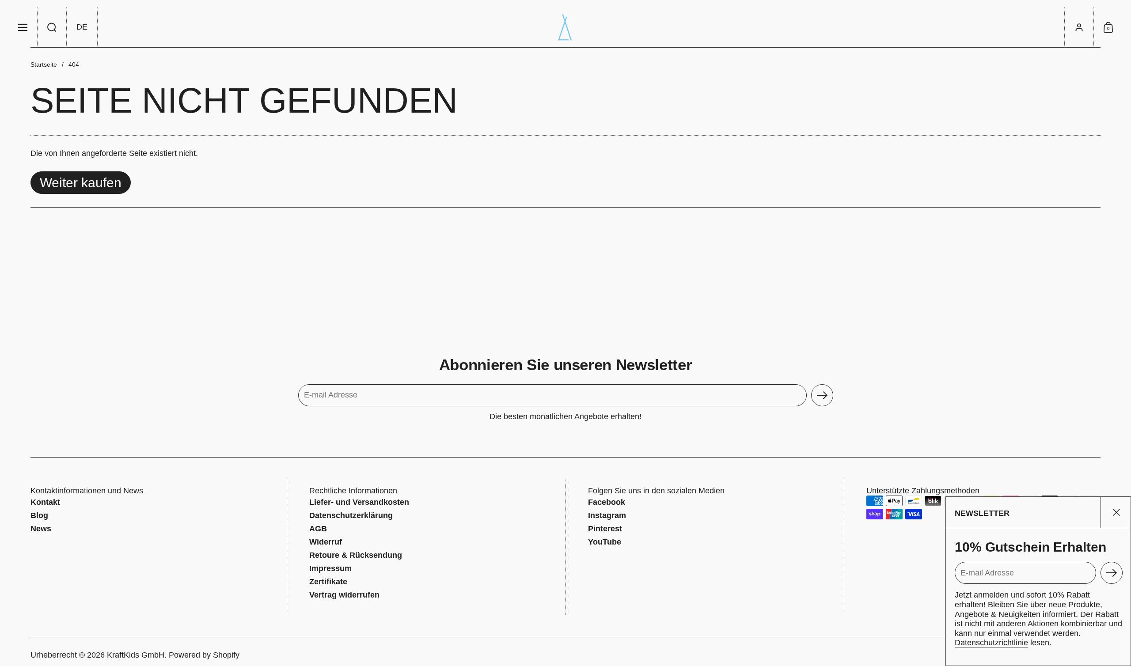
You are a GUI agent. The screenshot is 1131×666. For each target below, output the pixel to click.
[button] (52, 27)
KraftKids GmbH (135, 655)
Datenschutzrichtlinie (991, 642)
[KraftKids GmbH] (565, 27)
